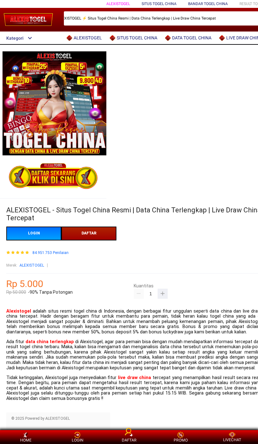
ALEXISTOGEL (118, 4)
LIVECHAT (232, 439)
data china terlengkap (49, 341)
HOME (25, 440)
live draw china (134, 377)
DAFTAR (89, 233)
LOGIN (34, 233)
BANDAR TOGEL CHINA (208, 4)
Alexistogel (18, 311)
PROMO (181, 440)
